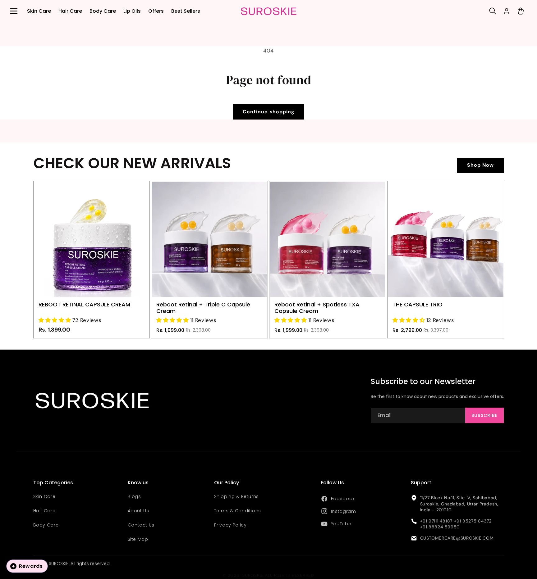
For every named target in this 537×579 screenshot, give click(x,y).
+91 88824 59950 (440, 527)
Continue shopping (268, 111)
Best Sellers (185, 11)
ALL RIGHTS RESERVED (289, 575)
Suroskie (253, 575)
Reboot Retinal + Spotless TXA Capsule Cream (317, 307)
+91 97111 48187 (436, 521)
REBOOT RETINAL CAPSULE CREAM (84, 304)
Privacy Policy (230, 525)
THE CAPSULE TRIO (417, 304)
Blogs (134, 496)
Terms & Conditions (237, 511)
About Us (138, 511)
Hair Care (70, 11)
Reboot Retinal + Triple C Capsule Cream (203, 307)
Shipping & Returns (236, 496)
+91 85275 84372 (473, 521)
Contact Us (141, 525)
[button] (14, 11)
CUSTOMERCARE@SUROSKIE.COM (457, 538)
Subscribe (484, 415)
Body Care (103, 11)
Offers (156, 11)
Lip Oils (132, 11)
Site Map (138, 539)
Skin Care (39, 11)
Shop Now (480, 165)
